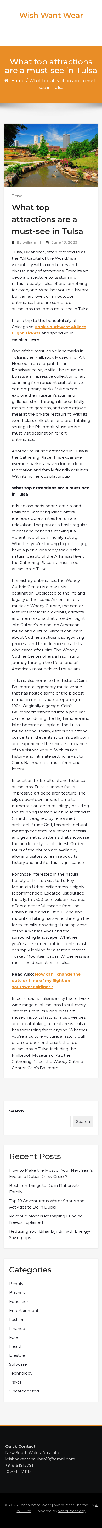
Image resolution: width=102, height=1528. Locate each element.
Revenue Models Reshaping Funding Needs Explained (46, 1219)
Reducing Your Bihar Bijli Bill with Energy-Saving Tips (49, 1234)
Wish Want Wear (51, 15)
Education (19, 1301)
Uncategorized (24, 1391)
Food (14, 1337)
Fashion (17, 1319)
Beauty (16, 1283)
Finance (17, 1328)
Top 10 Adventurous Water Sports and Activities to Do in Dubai (46, 1204)
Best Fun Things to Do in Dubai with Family (44, 1188)
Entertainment (23, 1310)
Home (17, 80)
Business (17, 1292)
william (29, 242)
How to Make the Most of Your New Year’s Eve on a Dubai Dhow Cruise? (51, 1173)
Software (18, 1364)
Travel (18, 195)
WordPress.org (72, 1511)
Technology (20, 1373)
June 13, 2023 (64, 242)
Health (16, 1346)
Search (16, 1110)
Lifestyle (17, 1355)
